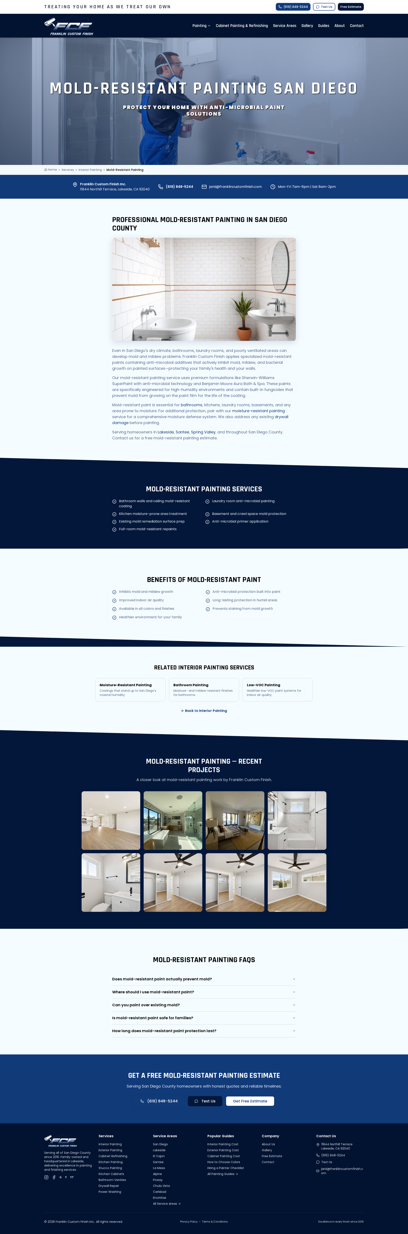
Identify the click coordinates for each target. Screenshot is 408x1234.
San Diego (160, 1144)
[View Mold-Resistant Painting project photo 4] (297, 820)
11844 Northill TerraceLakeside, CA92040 (337, 1146)
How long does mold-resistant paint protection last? (164, 1030)
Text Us (208, 1101)
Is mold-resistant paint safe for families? (152, 1017)
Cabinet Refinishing (113, 1156)
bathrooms (191, 405)
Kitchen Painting (111, 1162)
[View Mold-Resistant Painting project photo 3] (235, 820)
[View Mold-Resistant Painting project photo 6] (173, 882)
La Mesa (159, 1168)
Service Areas (284, 25)
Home (52, 169)
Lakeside (166, 432)
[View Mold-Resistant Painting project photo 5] (111, 882)
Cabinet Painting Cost (223, 1156)
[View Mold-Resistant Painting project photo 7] (235, 882)
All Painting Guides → (222, 1174)
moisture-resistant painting (258, 410)
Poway (158, 1180)
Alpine (157, 1174)
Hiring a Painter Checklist (225, 1168)
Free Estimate (350, 7)
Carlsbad (159, 1192)
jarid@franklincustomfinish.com (235, 186)
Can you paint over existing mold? (146, 1005)
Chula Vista (161, 1186)
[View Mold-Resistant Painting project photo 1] (111, 820)
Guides (323, 25)
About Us (268, 1144)
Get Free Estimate (250, 1101)
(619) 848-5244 (179, 186)
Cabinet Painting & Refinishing (242, 25)
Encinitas (159, 1198)
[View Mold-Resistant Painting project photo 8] (297, 882)
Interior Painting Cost (222, 1144)
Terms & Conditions (215, 1221)
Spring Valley (203, 432)
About (339, 25)
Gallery (307, 25)
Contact (357, 25)
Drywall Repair (109, 1186)
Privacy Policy (189, 1221)
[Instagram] (46, 1177)
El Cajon (159, 1156)
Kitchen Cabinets (111, 1174)
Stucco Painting (110, 1168)
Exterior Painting (110, 1150)
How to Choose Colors (223, 1162)
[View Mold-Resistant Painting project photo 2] (173, 820)
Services (68, 170)
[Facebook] (54, 1177)
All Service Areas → (167, 1204)
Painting (200, 25)
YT (72, 1177)
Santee (182, 432)
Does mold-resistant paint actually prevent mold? (162, 979)
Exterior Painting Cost (223, 1150)
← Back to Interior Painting (204, 710)
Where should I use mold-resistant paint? (153, 992)
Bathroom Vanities (112, 1180)
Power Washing (110, 1192)
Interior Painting (90, 170)
